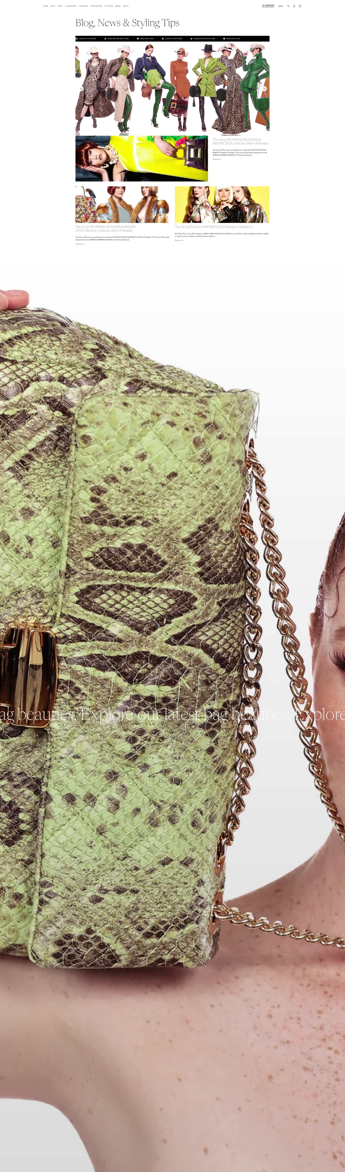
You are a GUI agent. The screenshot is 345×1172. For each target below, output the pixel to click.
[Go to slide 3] (172, 132)
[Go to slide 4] (175, 132)
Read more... (217, 159)
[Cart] (300, 6)
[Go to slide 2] (169, 132)
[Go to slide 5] (178, 132)
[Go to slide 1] (166, 132)
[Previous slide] (81, 88)
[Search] (288, 6)
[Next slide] (264, 88)
